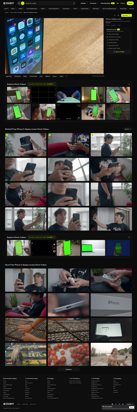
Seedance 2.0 (94, 386)
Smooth (27, 390)
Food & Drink (6, 390)
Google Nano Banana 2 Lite (97, 388)
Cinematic (27, 388)
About (114, 381)
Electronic (27, 392)
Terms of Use (32, 404)
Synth (26, 381)
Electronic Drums (29, 382)
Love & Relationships (7, 384)
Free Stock (93, 3)
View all (131, 8)
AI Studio (83, 3)
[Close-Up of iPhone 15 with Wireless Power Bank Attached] (25, 144)
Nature (4, 381)
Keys (26, 384)
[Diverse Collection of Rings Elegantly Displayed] (68, 329)
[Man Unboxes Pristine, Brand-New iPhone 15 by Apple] (25, 304)
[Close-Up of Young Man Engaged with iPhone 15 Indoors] (25, 169)
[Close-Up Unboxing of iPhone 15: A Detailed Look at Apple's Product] (111, 280)
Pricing (123, 3)
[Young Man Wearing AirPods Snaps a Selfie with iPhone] (111, 219)
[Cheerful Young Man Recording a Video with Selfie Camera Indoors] (25, 219)
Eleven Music (94, 394)
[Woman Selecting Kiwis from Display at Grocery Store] (25, 354)
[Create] (19, 3)
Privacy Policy (25, 404)
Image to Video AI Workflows (75, 382)
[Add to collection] (114, 15)
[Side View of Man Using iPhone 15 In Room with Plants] (111, 144)
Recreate (25, 154)
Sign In (130, 3)
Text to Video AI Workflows (75, 381)
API (118, 3)
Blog (114, 386)
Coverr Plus (115, 382)
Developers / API (116, 384)
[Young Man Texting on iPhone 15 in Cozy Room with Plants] (25, 194)
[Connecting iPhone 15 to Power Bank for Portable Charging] (68, 144)
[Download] (44, 154)
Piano (26, 386)
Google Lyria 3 (94, 390)
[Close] (129, 84)
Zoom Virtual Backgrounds (9, 398)
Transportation (6, 394)
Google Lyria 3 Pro (95, 381)
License (18, 404)
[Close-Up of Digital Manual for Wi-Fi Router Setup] (111, 329)
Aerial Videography (7, 388)
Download (125, 15)
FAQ (114, 388)
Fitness (4, 386)
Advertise (115, 390)
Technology (5, 396)
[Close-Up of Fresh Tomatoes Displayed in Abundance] (68, 354)
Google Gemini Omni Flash (97, 398)
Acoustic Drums (28, 398)
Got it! (131, 407)
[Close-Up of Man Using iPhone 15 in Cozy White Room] (111, 169)
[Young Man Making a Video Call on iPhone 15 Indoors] (68, 219)
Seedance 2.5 (94, 382)
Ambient (27, 394)
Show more (108, 22)
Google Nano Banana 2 (96, 384)
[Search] (22, 3)
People (4, 382)
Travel (4, 392)
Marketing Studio (107, 3)
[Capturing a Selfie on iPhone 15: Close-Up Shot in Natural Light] (25, 280)
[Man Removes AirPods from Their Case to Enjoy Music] (68, 280)
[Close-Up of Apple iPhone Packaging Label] (111, 304)
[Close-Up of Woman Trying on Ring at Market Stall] (25, 329)
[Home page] (8, 3)
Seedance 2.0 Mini (95, 396)
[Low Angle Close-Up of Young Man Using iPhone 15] (68, 169)
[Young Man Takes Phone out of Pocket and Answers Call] (111, 194)
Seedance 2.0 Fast (95, 392)
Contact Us (115, 392)
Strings (26, 396)
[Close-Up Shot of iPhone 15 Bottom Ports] (68, 304)
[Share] (118, 15)
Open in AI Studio (120, 51)
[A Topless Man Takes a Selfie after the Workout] (111, 354)
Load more (68, 369)
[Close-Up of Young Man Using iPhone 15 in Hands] (68, 194)
